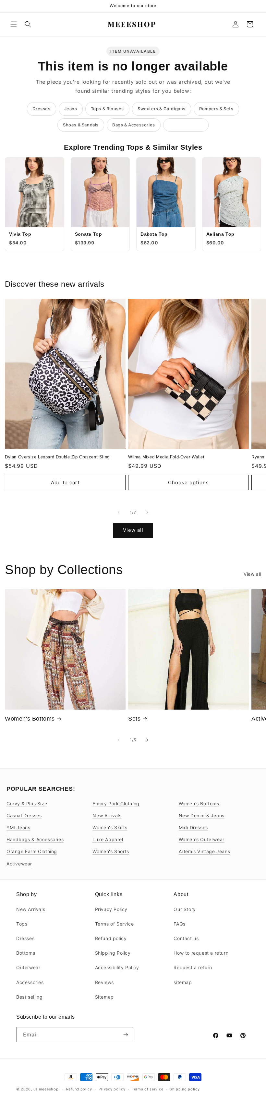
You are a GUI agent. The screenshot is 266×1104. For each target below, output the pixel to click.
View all (133, 530)
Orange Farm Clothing (31, 851)
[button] (13, 24)
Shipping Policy (113, 953)
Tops (21, 924)
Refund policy (111, 938)
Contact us (186, 938)
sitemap (183, 982)
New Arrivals (106, 815)
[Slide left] (119, 512)
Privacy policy (112, 1089)
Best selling (29, 997)
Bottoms (25, 953)
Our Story (185, 909)
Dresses (41, 108)
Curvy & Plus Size (26, 803)
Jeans (70, 108)
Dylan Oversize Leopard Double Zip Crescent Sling (57, 457)
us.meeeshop (46, 1089)
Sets (134, 718)
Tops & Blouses (107, 108)
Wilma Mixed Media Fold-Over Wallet (166, 457)
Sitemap (104, 997)
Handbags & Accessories (35, 839)
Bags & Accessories (133, 124)
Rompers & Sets (216, 108)
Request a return (193, 967)
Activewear (19, 863)
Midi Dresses (193, 827)
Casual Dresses (24, 815)
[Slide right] (147, 512)
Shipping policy (185, 1089)
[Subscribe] (125, 1034)
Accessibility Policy (117, 967)
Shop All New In (186, 124)
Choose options (188, 482)
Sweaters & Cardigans (162, 108)
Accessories (30, 982)
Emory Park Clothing (115, 803)
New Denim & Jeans (201, 815)
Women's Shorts (110, 851)
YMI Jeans (18, 827)
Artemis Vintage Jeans (204, 851)
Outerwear (28, 967)
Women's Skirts (109, 827)
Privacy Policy (111, 909)
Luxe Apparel (107, 839)
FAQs (179, 924)
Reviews (104, 982)
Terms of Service (114, 924)
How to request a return (201, 953)
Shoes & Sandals (81, 124)
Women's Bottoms (30, 718)
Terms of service (147, 1089)
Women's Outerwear (201, 839)
